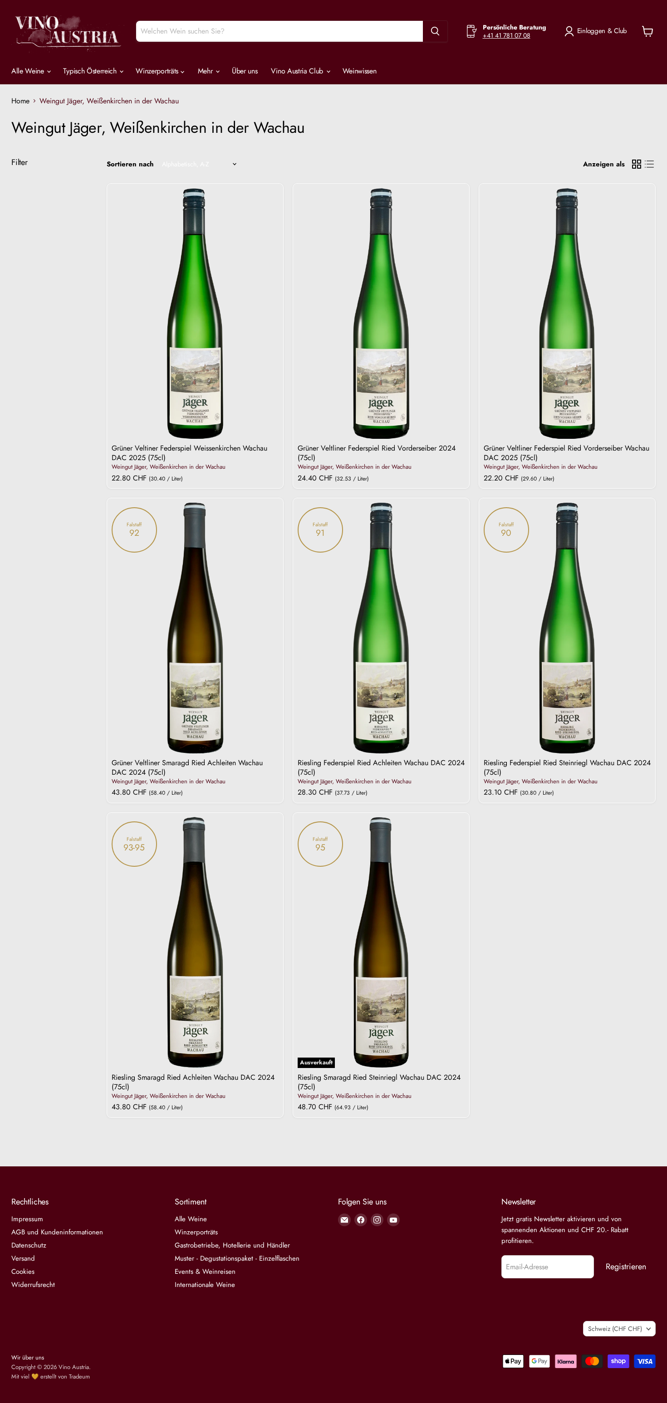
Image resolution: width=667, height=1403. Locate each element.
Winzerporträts (158, 71)
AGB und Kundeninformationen (57, 1232)
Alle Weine (28, 71)
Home (20, 101)
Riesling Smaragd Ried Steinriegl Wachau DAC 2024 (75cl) (379, 1082)
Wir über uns (27, 1357)
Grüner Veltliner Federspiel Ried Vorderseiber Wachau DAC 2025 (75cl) (566, 453)
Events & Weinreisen (205, 1272)
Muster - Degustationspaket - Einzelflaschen (237, 1258)
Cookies (22, 1272)
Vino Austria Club (298, 71)
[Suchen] (435, 31)
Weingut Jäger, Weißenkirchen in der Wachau (169, 466)
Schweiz (615, 1328)
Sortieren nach (130, 164)
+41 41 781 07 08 (506, 35)
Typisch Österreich (90, 71)
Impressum (27, 1219)
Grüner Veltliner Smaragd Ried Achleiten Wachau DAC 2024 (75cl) (187, 767)
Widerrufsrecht (33, 1285)
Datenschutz (28, 1245)
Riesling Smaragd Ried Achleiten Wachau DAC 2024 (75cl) (193, 1082)
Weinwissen (360, 71)
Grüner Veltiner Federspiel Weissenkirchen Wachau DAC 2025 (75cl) (189, 453)
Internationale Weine (205, 1285)
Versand (23, 1258)
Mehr (206, 71)
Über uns (244, 71)
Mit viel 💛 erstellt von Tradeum (50, 1376)
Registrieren (626, 1266)
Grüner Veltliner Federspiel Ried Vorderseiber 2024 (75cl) (377, 453)
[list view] (649, 164)
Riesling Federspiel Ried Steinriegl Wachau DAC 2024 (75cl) (567, 767)
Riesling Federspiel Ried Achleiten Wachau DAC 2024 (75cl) (381, 767)
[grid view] (636, 164)
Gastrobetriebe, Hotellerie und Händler (232, 1245)
